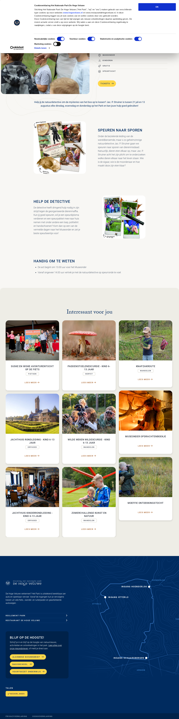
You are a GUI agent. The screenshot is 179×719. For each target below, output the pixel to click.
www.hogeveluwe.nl (73, 13)
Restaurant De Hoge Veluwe (23, 620)
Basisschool (20, 664)
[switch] (91, 39)
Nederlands (17, 694)
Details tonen (40, 48)
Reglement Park (15, 616)
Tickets (105, 83)
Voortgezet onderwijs (26, 672)
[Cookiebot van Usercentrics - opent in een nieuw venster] (17, 48)
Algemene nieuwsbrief (26, 657)
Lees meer (31, 382)
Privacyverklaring (16, 716)
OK (157, 7)
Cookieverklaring (42, 716)
